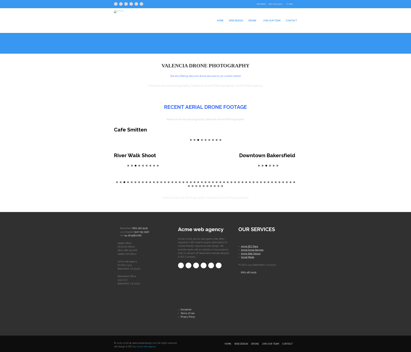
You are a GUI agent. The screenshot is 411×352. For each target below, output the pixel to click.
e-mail (290, 4)
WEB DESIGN (236, 20)
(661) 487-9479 (275, 4)
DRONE (252, 20)
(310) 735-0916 (141, 232)
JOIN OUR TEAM (271, 20)
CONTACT (291, 20)
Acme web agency (146, 346)
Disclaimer (186, 309)
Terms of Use (187, 313)
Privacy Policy (188, 317)
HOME (220, 20)
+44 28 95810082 (133, 235)
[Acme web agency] (119, 10)
